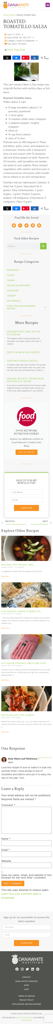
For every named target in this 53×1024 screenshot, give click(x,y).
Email (5, 850)
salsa (14, 43)
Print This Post (16, 49)
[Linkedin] (33, 225)
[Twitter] (26, 225)
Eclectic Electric (24, 1017)
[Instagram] (20, 225)
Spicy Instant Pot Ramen (17, 715)
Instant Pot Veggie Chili (17, 564)
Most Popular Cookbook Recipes (21, 307)
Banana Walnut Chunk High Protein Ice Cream (25, 380)
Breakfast (13, 270)
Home (5, 15)
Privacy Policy (26, 1000)
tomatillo (22, 43)
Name (5, 838)
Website (6, 861)
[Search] (43, 246)
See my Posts (26, 452)
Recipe (12, 15)
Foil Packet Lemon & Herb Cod (21, 611)
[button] (47, 5)
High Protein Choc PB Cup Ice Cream (23, 333)
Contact (26, 977)
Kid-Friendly (14, 301)
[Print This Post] (6, 49)
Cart (26, 989)
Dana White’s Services (26, 981)
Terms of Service (26, 996)
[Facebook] (14, 225)
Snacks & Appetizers (25, 40)
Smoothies (13, 290)
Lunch (10, 275)
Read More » (5, 576)
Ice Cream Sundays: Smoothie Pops (23, 663)
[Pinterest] (39, 225)
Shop (26, 985)
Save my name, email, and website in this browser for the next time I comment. (26, 876)
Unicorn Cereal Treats (22, 360)
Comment (8, 805)
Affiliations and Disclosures (26, 1004)
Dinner (11, 280)
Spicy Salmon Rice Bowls (23, 352)
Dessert (11, 295)
